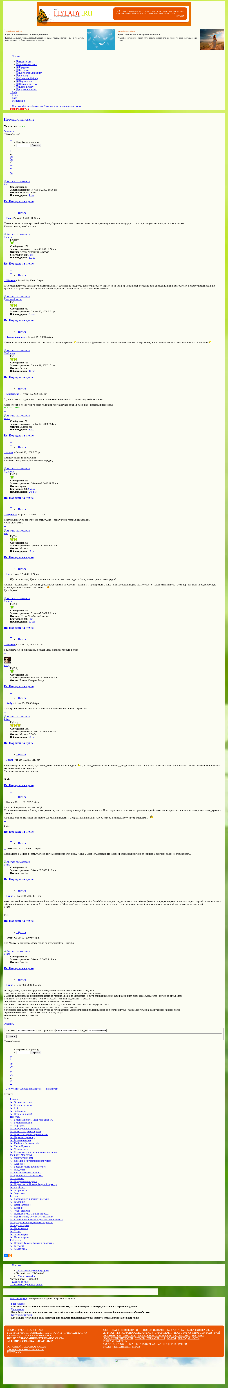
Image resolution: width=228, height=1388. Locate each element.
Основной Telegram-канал (26, 1346)
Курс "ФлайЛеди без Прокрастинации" (139, 34)
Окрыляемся (163, 1332)
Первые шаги (128, 1330)
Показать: (11, 1030)
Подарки (198, 1335)
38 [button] (11, 173)
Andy (6, 665)
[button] (11, 139)
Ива (6, 184)
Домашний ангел (13, 299)
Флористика (181, 1335)
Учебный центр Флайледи (13, 31)
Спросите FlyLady (140, 1332)
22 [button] (11, 165)
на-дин (21, 126)
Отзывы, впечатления (150, 1338)
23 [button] (11, 167)
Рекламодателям (115, 1341)
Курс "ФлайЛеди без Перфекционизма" (27, 34)
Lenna (7, 864)
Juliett (7, 719)
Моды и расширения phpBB (121, 1346)
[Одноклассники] (10, 1255)
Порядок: (83, 1030)
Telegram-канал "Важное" (25, 1349)
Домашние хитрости (118, 1338)
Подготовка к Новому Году (193, 1332)
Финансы (129, 1335)
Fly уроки (172, 1330)
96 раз (31, 489)
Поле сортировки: (46, 1030)
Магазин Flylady (18, 1298)
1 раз (31, 195)
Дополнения (17, 1309)
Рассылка (188, 1330)
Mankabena (9, 353)
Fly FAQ (121, 1332)
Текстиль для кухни (21, 1315)
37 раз (32, 257)
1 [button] (10, 151)
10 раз (32, 371)
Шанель (8, 237)
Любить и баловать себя (154, 1335)
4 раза (32, 314)
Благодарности (188, 1338)
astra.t (7, 418)
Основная (110, 1330)
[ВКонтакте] (6, 1255)
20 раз (32, 737)
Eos (6, 533)
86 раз (32, 551)
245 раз (32, 491)
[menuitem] (24, 61)
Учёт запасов (18, 1303)
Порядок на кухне (19, 119)
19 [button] (11, 156)
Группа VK (14, 1352)
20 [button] (11, 159)
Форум (171, 1338)
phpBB (135, 1344)
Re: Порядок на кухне (19, 201)
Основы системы (152, 1330)
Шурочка (9, 471)
